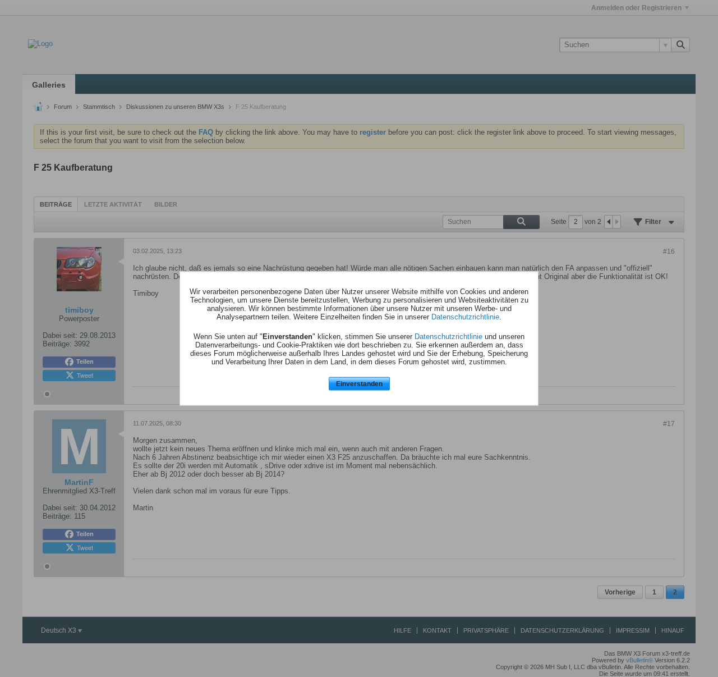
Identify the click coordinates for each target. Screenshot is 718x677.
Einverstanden (359, 383)
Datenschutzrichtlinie (465, 316)
